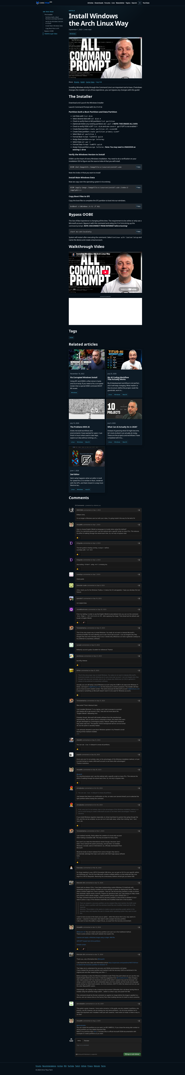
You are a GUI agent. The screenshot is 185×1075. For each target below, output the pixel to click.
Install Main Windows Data (54, 26)
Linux (110, 394)
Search (134, 3)
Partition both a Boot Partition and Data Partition (54, 18)
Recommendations (49, 1066)
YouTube (146, 3)
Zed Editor (74, 474)
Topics (128, 3)
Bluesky (76, 82)
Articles (90, 3)
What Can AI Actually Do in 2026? (122, 427)
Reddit (82, 82)
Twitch (77, 1066)
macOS (87, 489)
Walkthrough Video (51, 34)
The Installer (48, 14)
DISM (71, 337)
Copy (138, 167)
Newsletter (120, 3)
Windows (73, 34)
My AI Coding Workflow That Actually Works (118, 378)
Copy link (99, 82)
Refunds (97, 1066)
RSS (65, 1066)
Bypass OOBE (49, 31)
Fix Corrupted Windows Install (83, 377)
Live (113, 3)
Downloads (99, 3)
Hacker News (90, 82)
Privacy (90, 1066)
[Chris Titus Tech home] (44, 3)
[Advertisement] (105, 311)
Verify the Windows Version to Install (54, 22)
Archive (60, 1066)
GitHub (83, 1066)
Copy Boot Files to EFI (52, 28)
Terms (103, 1066)
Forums (107, 3)
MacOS (125, 394)
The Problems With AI (80, 427)
